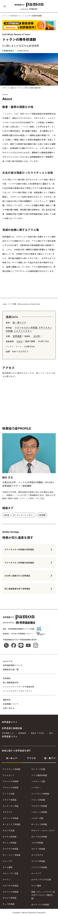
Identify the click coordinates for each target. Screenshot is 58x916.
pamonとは (8, 661)
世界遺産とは (8, 733)
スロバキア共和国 (10, 885)
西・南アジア (19, 322)
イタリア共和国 (9, 799)
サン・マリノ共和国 (11, 854)
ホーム (4, 16)
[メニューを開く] (4, 6)
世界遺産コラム (9, 736)
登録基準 (22, 733)
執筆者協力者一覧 (11, 669)
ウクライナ (7, 812)
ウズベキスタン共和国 (26, 327)
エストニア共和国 (10, 818)
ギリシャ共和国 (9, 842)
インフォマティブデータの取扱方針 (18, 686)
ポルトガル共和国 (39, 836)
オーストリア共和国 (11, 824)
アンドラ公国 (8, 793)
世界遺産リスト (16, 16)
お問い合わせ (9, 708)
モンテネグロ (37, 854)
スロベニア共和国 (10, 891)
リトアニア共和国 (39, 867)
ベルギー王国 (37, 818)
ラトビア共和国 (38, 861)
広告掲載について (11, 703)
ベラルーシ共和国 (39, 812)
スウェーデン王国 (10, 873)
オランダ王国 (8, 830)
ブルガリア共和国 (39, 805)
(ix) (18, 341)
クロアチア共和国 (10, 848)
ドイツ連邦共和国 (39, 775)
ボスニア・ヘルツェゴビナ (43, 830)
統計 (51, 733)
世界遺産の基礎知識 (12, 728)
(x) (21, 341)
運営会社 (7, 699)
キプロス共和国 (9, 836)
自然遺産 (17, 336)
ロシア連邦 (36, 885)
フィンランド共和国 (40, 793)
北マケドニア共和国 (40, 904)
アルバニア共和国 (10, 781)
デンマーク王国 (38, 769)
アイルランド (8, 775)
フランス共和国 (38, 799)
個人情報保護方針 (11, 682)
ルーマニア (36, 873)
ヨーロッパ (11, 758)
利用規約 (7, 678)
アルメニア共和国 (10, 787)
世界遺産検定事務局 (15, 629)
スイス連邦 (7, 867)
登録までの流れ (37, 733)
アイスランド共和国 (11, 769)
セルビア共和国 (9, 897)
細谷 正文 (7, 477)
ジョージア (7, 861)
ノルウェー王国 (38, 781)
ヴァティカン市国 (10, 805)
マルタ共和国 (37, 842)
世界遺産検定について (13, 665)
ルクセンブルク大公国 (41, 879)
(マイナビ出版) (28, 629)
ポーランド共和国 (39, 824)
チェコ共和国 (8, 904)
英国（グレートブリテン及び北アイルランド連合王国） (43, 895)
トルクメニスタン (23, 331)
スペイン (6, 879)
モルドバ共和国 (38, 848)
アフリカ (31, 758)
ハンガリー (36, 787)
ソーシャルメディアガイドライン (17, 690)
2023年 (36, 336)
